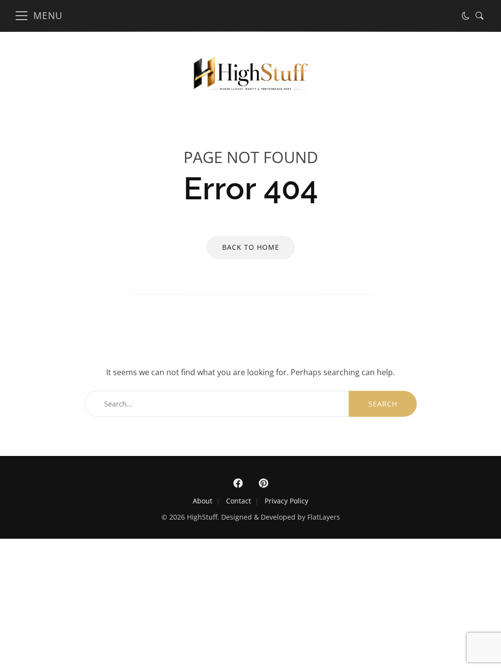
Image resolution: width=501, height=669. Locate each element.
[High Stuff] (250, 91)
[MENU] (21, 15)
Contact (238, 500)
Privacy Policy (286, 500)
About (202, 500)
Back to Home (250, 247)
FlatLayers (323, 517)
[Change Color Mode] (466, 15)
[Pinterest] (263, 483)
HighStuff (202, 517)
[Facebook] (238, 483)
